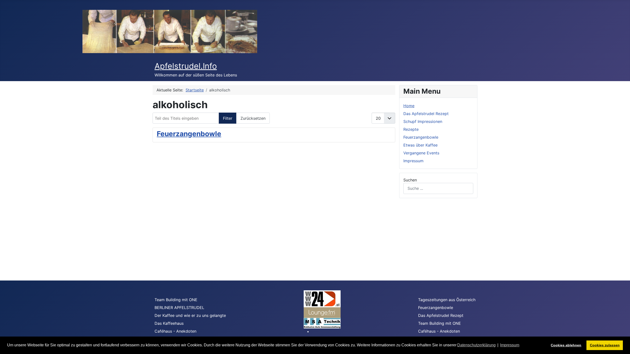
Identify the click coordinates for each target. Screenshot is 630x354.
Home (408, 105)
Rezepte (411, 129)
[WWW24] (322, 298)
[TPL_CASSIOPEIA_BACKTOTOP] (621, 345)
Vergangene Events (421, 152)
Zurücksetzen (253, 118)
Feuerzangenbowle (189, 134)
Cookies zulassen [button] (605, 345)
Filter (227, 118)
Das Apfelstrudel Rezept (426, 113)
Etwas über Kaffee (420, 145)
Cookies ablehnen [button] (566, 345)
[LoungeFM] (322, 312)
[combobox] (438, 188)
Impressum (413, 160)
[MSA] (322, 322)
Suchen (410, 179)
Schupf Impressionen (422, 121)
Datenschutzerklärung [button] (476, 345)
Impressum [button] (509, 345)
